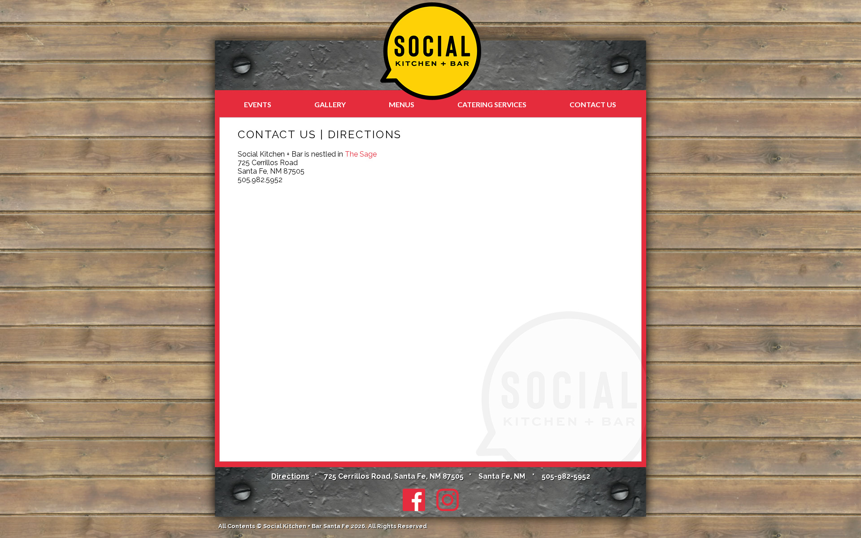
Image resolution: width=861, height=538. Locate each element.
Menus (401, 104)
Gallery (330, 104)
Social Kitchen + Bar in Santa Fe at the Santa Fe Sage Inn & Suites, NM (430, 51)
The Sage (361, 154)
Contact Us (593, 104)
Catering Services (491, 104)
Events (257, 104)
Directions (290, 476)
